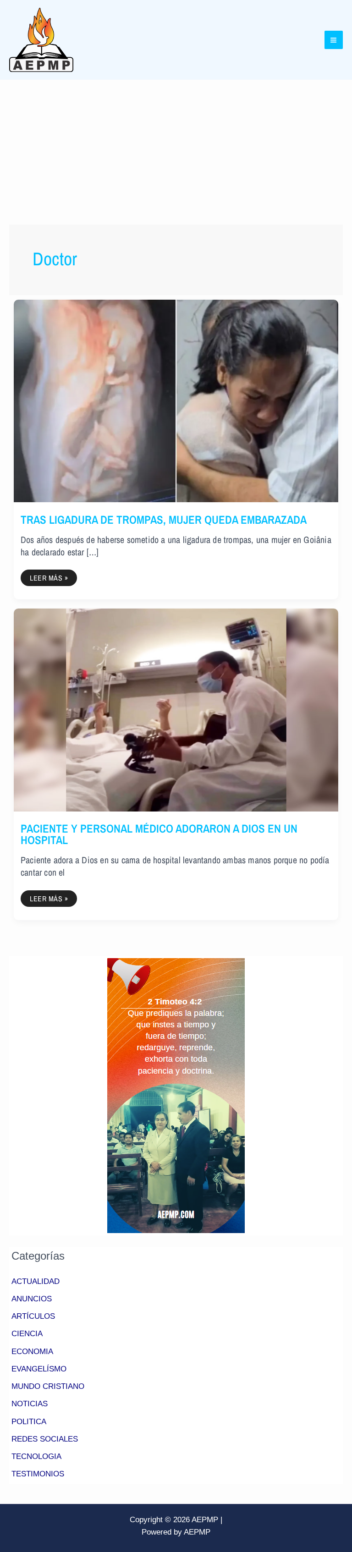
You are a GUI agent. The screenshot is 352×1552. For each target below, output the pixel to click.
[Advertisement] (176, 148)
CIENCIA (27, 1333)
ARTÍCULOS (33, 1316)
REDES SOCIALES (44, 1439)
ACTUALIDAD (35, 1281)
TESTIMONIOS (37, 1474)
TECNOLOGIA (36, 1456)
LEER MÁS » (51, 576)
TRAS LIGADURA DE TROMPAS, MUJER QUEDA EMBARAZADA (164, 519)
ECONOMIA (32, 1351)
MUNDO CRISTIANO (47, 1386)
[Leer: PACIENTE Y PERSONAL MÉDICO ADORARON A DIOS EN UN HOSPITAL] (176, 709)
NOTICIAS (29, 1403)
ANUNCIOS (31, 1298)
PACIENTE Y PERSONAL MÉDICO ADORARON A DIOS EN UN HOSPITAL (159, 834)
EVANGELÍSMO (38, 1369)
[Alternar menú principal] (333, 40)
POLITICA (28, 1421)
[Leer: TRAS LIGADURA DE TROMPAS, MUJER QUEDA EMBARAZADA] (176, 400)
